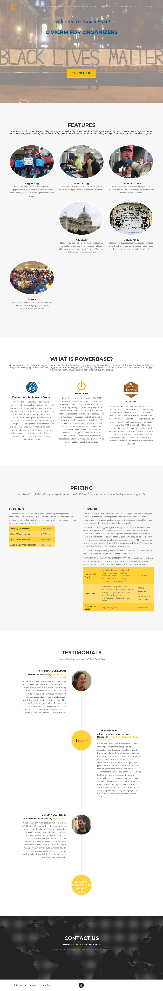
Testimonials (123, 6)
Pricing (107, 6)
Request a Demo (144, 6)
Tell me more (81, 73)
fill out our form (76, 944)
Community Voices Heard (58, 676)
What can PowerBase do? (54, 6)
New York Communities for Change (117, 738)
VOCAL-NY (58, 818)
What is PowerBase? (86, 6)
